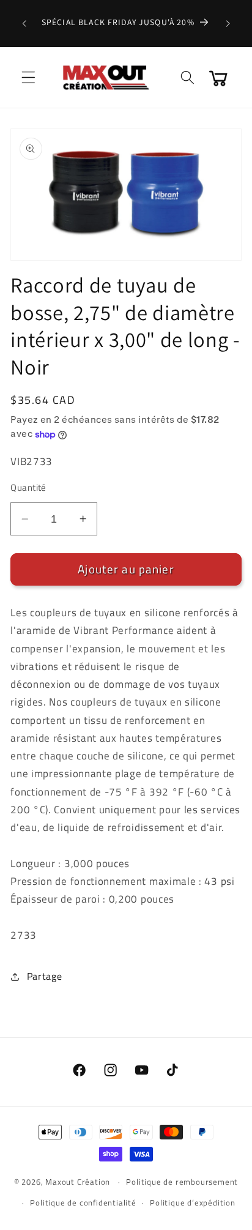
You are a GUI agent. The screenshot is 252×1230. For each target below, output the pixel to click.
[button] (28, 77)
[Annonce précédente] (23, 23)
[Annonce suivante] (228, 23)
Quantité (28, 487)
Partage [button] (44, 976)
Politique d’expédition (192, 1203)
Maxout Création (77, 1182)
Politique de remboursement (182, 1182)
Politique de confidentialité (83, 1203)
